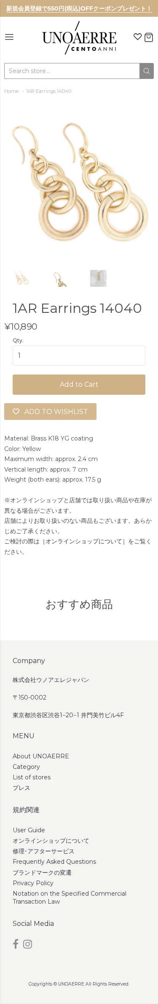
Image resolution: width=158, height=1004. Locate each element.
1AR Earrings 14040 (48, 91)
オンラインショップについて (84, 541)
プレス (21, 788)
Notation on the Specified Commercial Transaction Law (69, 897)
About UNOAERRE (41, 756)
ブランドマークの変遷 (42, 872)
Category (26, 767)
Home (11, 91)
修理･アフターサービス (44, 851)
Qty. (18, 340)
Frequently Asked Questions (54, 861)
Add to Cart (79, 384)
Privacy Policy (33, 883)
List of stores (32, 777)
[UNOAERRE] (79, 38)
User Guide (29, 830)
